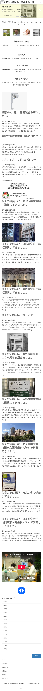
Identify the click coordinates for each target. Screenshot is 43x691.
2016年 (5, 638)
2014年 (5, 645)
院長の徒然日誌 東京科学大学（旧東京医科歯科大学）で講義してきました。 (21, 448)
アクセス (4, 675)
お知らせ (4, 663)
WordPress (12, 686)
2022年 (5, 616)
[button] (17, 16)
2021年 (5, 620)
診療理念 (4, 671)
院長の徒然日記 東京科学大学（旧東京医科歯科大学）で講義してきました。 (21, 522)
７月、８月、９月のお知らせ (19, 159)
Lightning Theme (22, 686)
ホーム (3, 660)
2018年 (5, 630)
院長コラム (5, 678)
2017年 (5, 634)
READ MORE (8, 15)
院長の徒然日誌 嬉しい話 (17, 315)
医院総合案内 (5, 667)
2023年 (5, 612)
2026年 (5, 601)
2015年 (5, 641)
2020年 (5, 623)
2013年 (5, 649)
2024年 (5, 609)
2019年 (5, 627)
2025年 (5, 605)
